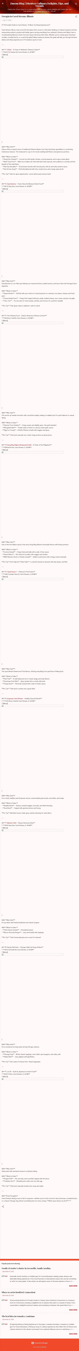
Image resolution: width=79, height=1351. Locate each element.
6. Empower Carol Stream (14, 699)
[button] (76, 17)
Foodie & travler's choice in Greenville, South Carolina (26, 1268)
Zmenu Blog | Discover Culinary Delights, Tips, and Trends (39, 4)
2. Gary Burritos (11, 184)
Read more (73, 1286)
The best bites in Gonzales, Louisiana (18, 1316)
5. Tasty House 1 (11, 572)
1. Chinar (8, 50)
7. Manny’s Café (11, 823)
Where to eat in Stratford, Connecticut (18, 1292)
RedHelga (44, 1347)
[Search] (76, 4)
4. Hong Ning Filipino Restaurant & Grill (18, 445)
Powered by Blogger (41, 1343)
